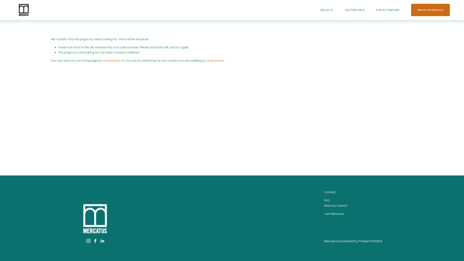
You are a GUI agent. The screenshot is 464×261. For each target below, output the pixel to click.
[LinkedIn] (102, 241)
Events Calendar (387, 10)
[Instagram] (88, 241)
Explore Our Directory (431, 10)
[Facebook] (95, 241)
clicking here (111, 61)
